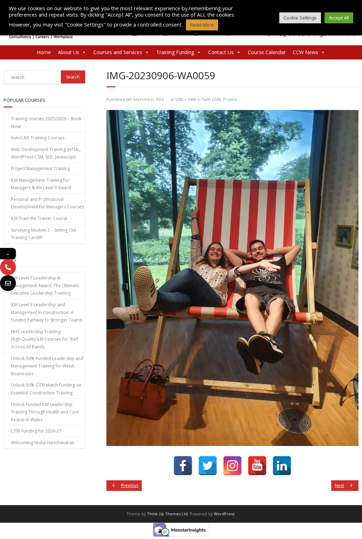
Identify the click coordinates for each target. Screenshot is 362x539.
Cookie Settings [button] (300, 18)
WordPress (224, 513)
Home (44, 52)
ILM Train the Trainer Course (39, 218)
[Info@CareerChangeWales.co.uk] (8, 283)
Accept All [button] (339, 18)
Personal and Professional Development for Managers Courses (47, 203)
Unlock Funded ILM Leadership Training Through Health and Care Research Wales (45, 412)
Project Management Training (40, 169)
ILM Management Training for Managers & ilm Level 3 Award (41, 184)
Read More (202, 25)
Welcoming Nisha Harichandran (42, 443)
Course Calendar (267, 52)
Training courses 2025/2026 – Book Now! (46, 122)
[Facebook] (183, 465)
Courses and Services (117, 52)
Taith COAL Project (219, 99)
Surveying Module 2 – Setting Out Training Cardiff (43, 234)
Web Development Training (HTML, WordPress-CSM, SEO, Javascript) (46, 153)
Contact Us (221, 52)
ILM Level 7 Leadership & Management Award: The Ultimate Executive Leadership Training (45, 285)
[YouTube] (257, 465)
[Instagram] (232, 465)
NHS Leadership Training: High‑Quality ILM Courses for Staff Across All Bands (44, 339)
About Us (68, 52)
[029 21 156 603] (8, 267)
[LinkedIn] (282, 465)
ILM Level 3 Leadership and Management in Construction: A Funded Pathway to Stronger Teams (46, 312)
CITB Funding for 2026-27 (36, 431)
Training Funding (175, 52)
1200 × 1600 (185, 99)
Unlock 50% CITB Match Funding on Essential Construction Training (46, 389)
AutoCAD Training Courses (37, 138)
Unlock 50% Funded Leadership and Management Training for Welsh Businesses (47, 366)
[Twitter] (207, 465)
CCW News (305, 52)
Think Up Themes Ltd (167, 513)
